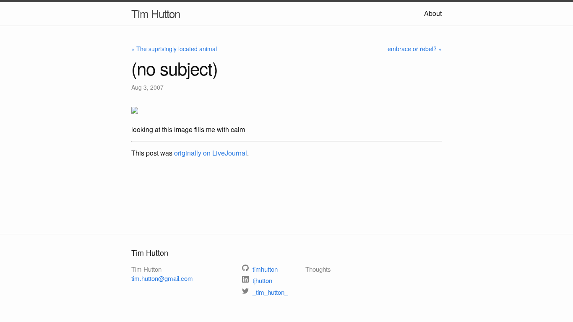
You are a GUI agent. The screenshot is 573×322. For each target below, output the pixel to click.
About (433, 13)
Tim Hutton (155, 13)
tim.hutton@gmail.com (162, 278)
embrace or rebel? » (415, 48)
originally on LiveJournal (210, 153)
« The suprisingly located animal (174, 48)
